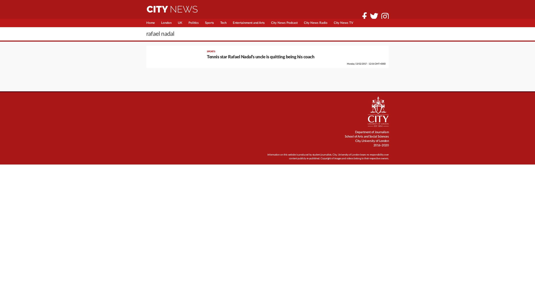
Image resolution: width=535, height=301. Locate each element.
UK (180, 22)
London (166, 22)
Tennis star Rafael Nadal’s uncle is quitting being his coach (260, 57)
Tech (223, 22)
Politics (194, 22)
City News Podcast (284, 22)
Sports (209, 22)
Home (150, 22)
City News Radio (315, 22)
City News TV (343, 22)
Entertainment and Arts (249, 22)
